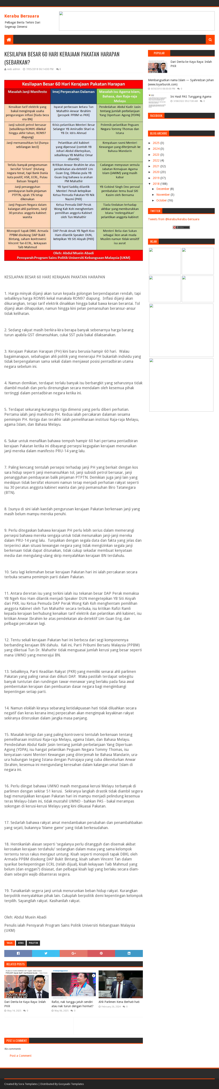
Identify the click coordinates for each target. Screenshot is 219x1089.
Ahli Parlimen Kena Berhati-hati (119, 1002)
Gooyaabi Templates (71, 1084)
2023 (156, 154)
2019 (156, 178)
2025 (156, 143)
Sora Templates (28, 1084)
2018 (156, 183)
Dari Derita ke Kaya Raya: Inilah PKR (25, 1004)
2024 (156, 148)
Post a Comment (20, 1055)
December (163, 189)
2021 (156, 166)
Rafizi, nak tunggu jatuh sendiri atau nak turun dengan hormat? (72, 1004)
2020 (156, 172)
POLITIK (33, 943)
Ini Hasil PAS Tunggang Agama (190, 96)
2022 (156, 160)
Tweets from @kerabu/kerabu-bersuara (173, 219)
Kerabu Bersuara (21, 16)
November (163, 194)
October (162, 200)
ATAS (21, 943)
